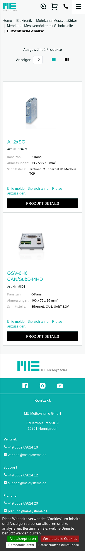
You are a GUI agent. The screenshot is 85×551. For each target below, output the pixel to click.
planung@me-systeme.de (28, 511)
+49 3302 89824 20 (23, 503)
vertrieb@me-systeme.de (27, 455)
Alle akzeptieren (23, 538)
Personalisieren (21, 544)
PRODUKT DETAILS (42, 203)
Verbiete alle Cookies (60, 538)
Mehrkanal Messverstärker (56, 20)
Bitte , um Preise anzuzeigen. (34, 191)
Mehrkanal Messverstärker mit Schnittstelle (40, 26)
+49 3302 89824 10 (23, 447)
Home (7, 20)
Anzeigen (23, 59)
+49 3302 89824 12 (23, 475)
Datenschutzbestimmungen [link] (58, 545)
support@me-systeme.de (27, 483)
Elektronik (24, 20)
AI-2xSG (16, 142)
